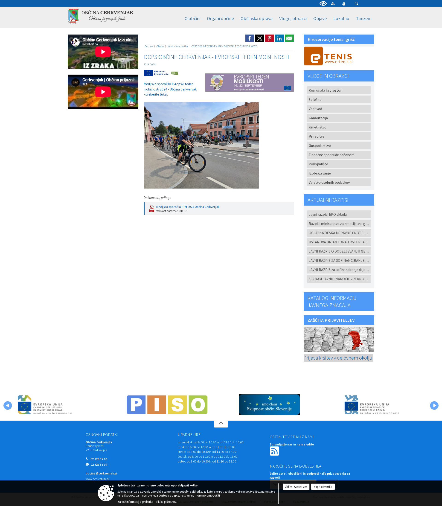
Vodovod (315, 108)
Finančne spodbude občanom (332, 154)
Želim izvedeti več (296, 487)
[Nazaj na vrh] (221, 424)
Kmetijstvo (317, 127)
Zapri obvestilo (323, 487)
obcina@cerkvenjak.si (101, 473)
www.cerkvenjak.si (97, 479)
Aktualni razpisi (328, 200)
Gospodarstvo (320, 145)
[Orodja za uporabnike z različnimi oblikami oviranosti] (323, 3)
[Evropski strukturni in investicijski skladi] (64, 404)
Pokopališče (318, 164)
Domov (149, 46)
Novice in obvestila (178, 46)
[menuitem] (192, 18)
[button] (356, 3)
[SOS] (269, 404)
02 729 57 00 (98, 459)
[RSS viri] (275, 451)
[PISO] (167, 404)
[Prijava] (344, 4)
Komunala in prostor (325, 90)
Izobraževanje (320, 173)
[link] (249, 38)
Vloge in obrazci (328, 75)
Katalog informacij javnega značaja (332, 301)
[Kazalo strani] (332, 3)
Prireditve (316, 136)
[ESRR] (371, 404)
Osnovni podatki (102, 434)
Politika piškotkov (165, 502)
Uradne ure (189, 434)
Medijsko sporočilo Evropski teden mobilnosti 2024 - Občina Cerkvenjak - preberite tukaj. (170, 89)
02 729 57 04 (98, 465)
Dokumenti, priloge (157, 197)
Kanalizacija (318, 118)
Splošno (315, 99)
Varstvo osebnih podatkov (329, 182)
